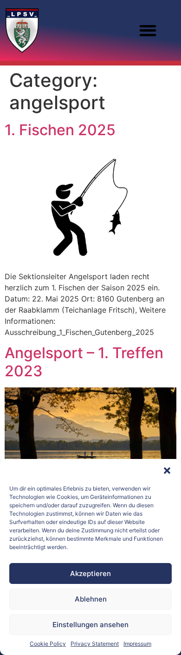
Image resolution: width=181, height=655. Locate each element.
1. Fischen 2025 (60, 130)
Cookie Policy (48, 643)
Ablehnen (91, 599)
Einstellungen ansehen (90, 624)
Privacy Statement (95, 643)
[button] (167, 470)
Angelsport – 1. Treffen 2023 (84, 362)
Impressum (137, 643)
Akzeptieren (90, 573)
